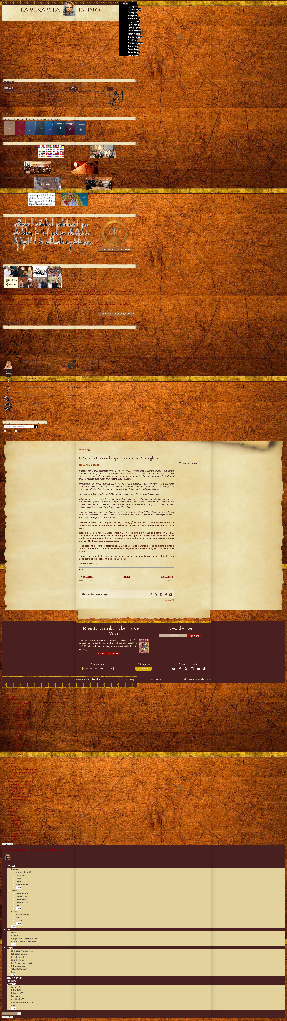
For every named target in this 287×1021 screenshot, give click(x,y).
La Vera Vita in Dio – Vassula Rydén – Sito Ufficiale (34, 849)
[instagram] (192, 668)
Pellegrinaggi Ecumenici (19, 784)
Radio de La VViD (16, 820)
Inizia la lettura (21, 705)
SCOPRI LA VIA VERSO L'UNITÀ (114, 249)
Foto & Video (15, 826)
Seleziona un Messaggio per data (20, 438)
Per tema (14, 742)
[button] (15, 866)
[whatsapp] (198, 668)
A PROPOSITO (11, 814)
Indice (127, 577)
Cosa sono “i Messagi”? (23, 702)
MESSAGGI (189, 464)
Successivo (167, 577)
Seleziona (14, 721)
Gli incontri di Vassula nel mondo (22, 781)
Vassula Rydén (16, 817)
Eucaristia (19, 748)
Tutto (9, 431)
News (13, 802)
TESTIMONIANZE (12, 811)
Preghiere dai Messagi (23, 727)
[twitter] (186, 668)
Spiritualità (19, 711)
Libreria (13, 763)
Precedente (86, 577)
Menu (7, 60)
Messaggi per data (22, 724)
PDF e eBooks (15, 766)
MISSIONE (10, 778)
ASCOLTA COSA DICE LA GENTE (116, 314)
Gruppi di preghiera (17, 790)
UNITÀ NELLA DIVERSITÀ (14, 808)
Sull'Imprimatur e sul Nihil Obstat (197, 679)
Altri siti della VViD (17, 829)
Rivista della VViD (17, 823)
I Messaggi (14, 699)
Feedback (167, 600)
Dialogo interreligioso (18, 796)
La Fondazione (157, 679)
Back (19, 718)
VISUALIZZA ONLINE (108, 653)
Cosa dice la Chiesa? (22, 714)
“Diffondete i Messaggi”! (19, 799)
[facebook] (180, 668)
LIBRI (8, 760)
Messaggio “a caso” (22, 733)
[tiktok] (204, 668)
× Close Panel (7, 844)
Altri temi (19, 751)
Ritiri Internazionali (17, 787)
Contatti (14, 835)
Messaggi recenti (21, 730)
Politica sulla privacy (125, 679)
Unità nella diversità (22, 745)
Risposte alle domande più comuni (22, 832)
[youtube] (173, 668)
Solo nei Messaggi (25, 431)
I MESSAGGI (11, 696)
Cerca (18, 736)
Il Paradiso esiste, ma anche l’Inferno (23, 772)
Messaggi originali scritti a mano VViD (24, 769)
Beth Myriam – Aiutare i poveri (21, 793)
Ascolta (18, 708)
